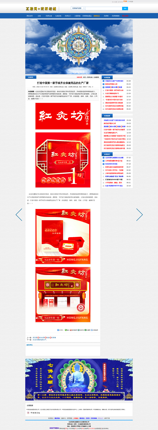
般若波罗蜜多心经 (111, 84)
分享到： (61, 330)
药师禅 (88, 418)
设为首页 (120, 2)
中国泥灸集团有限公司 (32, 409)
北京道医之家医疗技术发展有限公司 (50, 409)
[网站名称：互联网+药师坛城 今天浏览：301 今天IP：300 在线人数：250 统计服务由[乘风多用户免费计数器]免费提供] (54, 428)
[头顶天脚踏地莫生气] (19, 215)
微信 (68, 330)
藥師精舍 (82, 418)
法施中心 (63, 418)
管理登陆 (69, 418)
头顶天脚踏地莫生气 (39, 340)
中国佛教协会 (97, 409)
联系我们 (51, 418)
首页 (84, 77)
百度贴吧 (95, 330)
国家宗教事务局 (87, 409)
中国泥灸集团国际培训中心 (69, 409)
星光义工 (100, 418)
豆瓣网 (88, 330)
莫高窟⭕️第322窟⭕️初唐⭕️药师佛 (44, 337)
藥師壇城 (57, 418)
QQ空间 (81, 330)
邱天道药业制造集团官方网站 (116, 409)
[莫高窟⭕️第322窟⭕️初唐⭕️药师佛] (139, 215)
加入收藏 (114, 2)
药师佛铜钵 (94, 418)
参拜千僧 (107, 418)
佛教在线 (104, 409)
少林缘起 (75, 418)
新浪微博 (74, 330)
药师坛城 (89, 77)
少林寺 (80, 409)
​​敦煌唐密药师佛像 (111, 164)
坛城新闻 (96, 77)
